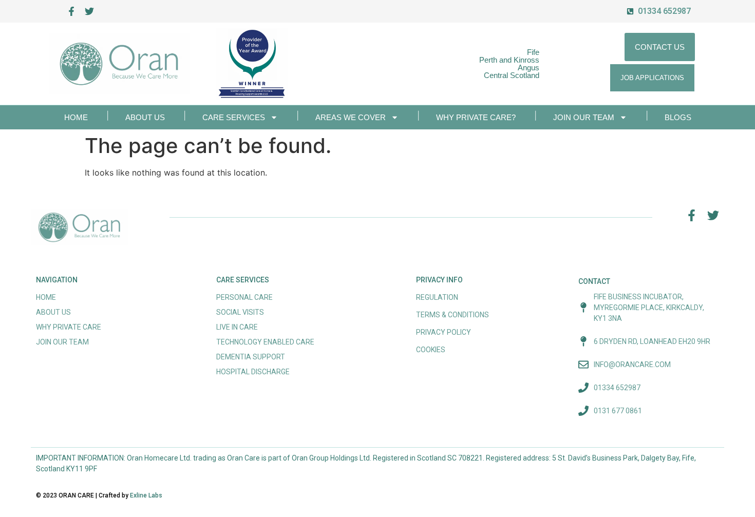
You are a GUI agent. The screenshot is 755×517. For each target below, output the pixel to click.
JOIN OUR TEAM (583, 117)
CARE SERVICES (233, 117)
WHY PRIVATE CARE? (476, 117)
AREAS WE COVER (350, 117)
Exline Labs (146, 495)
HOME (76, 117)
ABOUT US (145, 117)
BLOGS (678, 117)
